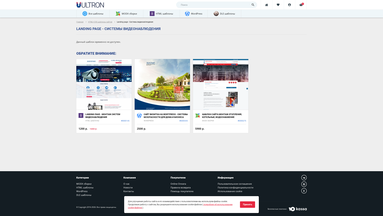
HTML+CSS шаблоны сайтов (100, 22)
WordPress (82, 191)
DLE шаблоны (83, 194)
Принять (247, 204)
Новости (128, 187)
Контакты (128, 191)
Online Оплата (178, 183)
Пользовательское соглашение (235, 183)
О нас (126, 183)
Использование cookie (230, 191)
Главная (79, 22)
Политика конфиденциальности (235, 187)
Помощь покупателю (182, 191)
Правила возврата (181, 187)
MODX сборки (84, 183)
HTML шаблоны (85, 187)
